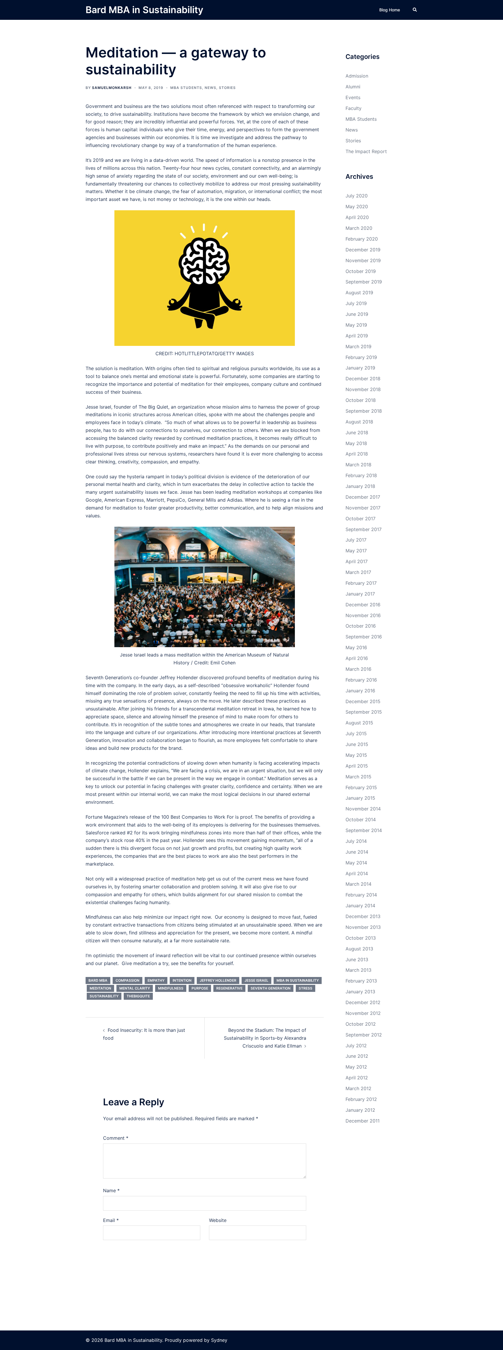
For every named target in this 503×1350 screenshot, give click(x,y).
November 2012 (363, 1013)
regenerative (229, 988)
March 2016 (358, 669)
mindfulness (170, 988)
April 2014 (357, 873)
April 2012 (357, 1078)
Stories (227, 87)
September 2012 (364, 1035)
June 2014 (357, 852)
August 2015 (359, 723)
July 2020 (357, 196)
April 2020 (357, 217)
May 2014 (356, 863)
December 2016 (363, 604)
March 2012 (358, 1088)
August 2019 (359, 292)
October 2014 (361, 819)
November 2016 (363, 615)
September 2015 (364, 712)
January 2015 (360, 798)
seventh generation (271, 988)
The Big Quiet (153, 407)
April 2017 (357, 561)
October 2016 (361, 626)
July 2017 (356, 540)
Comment (115, 1138)
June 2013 (357, 959)
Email (111, 1220)
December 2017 (363, 497)
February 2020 (362, 239)
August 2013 (359, 949)
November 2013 (363, 927)
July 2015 (356, 733)
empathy (156, 980)
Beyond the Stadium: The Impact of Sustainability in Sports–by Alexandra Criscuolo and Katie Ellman (265, 1038)
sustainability (104, 996)
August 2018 (359, 422)
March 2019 (358, 346)
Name (111, 1190)
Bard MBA (97, 980)
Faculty (354, 108)
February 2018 (361, 475)
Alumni (353, 87)
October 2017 (361, 518)
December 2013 (363, 916)
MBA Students (186, 87)
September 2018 (364, 411)
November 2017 (363, 508)
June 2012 (357, 1056)
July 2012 (356, 1045)
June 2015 (357, 744)
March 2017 (358, 572)
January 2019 (360, 368)
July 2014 (356, 841)
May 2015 (356, 755)
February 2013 (361, 981)
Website (217, 1220)
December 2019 (363, 250)
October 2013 (361, 938)
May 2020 (357, 206)
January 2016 (360, 691)
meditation (100, 988)
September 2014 (364, 830)
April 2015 (357, 766)
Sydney (219, 1340)
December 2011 (363, 1121)
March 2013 (358, 970)
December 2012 (363, 1002)
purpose (200, 988)
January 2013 (360, 991)
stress (305, 988)
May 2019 (356, 325)
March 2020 (359, 228)
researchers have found (214, 454)
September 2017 (364, 529)
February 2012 (361, 1099)
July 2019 (356, 303)
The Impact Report (366, 151)
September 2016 (364, 637)
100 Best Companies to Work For (197, 817)
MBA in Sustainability (298, 980)
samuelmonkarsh (112, 87)
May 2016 (356, 647)
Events (353, 97)
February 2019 (361, 357)
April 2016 (357, 658)
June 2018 (357, 432)
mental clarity (134, 988)
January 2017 (360, 594)
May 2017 (356, 551)
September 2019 (364, 282)
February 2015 (361, 787)
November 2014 (363, 809)
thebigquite (138, 996)
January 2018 (360, 486)
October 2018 (361, 400)
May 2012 (356, 1067)
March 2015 (358, 777)
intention (182, 980)
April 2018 (357, 454)
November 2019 (363, 260)
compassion (127, 980)
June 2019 (357, 314)
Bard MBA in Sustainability (144, 9)
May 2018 (356, 443)
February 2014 (361, 895)
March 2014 (358, 884)
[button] (415, 10)
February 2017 (361, 583)
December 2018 (363, 378)
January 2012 (360, 1110)
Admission (357, 76)
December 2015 (363, 701)
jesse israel (256, 980)
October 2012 (361, 1024)
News (210, 87)
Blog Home (389, 9)
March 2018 (358, 464)
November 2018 (363, 389)
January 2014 (360, 905)
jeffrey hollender (218, 980)
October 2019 (361, 271)
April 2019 (357, 336)
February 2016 (361, 680)
